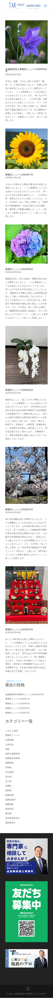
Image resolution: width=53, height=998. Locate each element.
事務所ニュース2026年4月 (19, 509)
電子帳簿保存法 (12, 818)
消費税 (8, 786)
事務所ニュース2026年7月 (19, 174)
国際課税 (9, 763)
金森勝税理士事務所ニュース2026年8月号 (26, 70)
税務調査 (9, 804)
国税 (7, 749)
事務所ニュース (12, 735)
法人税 (8, 781)
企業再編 (9, 740)
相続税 (8, 790)
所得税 (8, 767)
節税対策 (9, 809)
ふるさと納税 (11, 730)
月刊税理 (9, 772)
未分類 (8, 776)
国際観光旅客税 (12, 758)
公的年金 (9, 744)
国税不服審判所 (12, 753)
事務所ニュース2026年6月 (19, 269)
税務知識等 (10, 799)
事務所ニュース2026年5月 (19, 390)
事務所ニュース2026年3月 (19, 629)
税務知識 (9, 795)
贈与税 (8, 813)
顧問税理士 (10, 822)
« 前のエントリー (13, 681)
